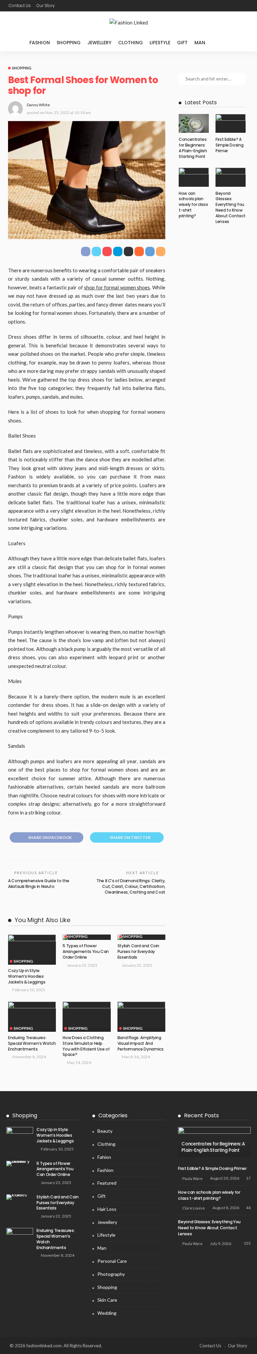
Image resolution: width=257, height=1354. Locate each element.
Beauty (104, 1131)
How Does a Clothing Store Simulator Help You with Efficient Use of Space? (86, 1046)
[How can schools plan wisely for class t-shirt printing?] (194, 177)
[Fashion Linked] (128, 22)
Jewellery (99, 42)
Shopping (69, 42)
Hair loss (106, 1209)
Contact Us (20, 5)
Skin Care (107, 1300)
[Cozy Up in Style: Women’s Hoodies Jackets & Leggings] (32, 950)
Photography (111, 1274)
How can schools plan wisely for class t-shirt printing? (193, 204)
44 (248, 1207)
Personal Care (112, 1261)
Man (199, 42)
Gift (182, 42)
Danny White (38, 104)
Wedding (106, 1313)
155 (247, 1243)
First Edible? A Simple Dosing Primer (229, 145)
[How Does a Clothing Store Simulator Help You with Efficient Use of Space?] (86, 1017)
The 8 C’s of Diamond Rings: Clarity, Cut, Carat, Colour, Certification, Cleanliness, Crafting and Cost (130, 886)
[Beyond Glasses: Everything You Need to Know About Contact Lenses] (231, 177)
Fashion (39, 42)
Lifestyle (160, 42)
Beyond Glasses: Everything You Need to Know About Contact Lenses (230, 207)
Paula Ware (192, 1178)
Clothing (130, 42)
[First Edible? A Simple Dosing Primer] (231, 123)
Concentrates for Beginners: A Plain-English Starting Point (193, 147)
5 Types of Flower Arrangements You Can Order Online (86, 951)
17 (248, 1178)
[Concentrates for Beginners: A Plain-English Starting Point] (194, 123)
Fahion (104, 1157)
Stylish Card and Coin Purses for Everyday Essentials (138, 951)
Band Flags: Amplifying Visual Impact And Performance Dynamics (140, 1043)
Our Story (45, 5)
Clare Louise (193, 1207)
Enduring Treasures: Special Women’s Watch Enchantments (32, 1043)
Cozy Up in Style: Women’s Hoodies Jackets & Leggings (27, 976)
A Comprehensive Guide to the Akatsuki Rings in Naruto (38, 883)
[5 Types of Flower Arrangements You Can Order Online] (19, 1163)
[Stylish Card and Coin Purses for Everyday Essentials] (19, 1197)
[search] (222, 42)
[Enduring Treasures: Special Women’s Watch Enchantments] (32, 1017)
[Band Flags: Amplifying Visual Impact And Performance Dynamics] (141, 1017)
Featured (106, 1183)
